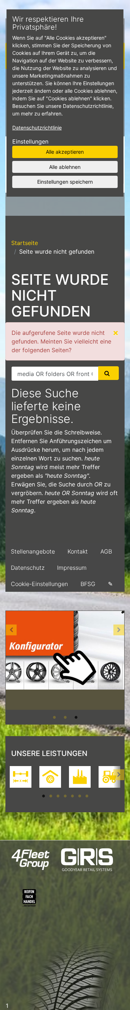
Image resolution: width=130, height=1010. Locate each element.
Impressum (72, 567)
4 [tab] (65, 795)
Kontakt (78, 551)
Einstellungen (30, 141)
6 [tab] (79, 795)
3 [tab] (75, 717)
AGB (106, 551)
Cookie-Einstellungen (39, 583)
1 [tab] (54, 717)
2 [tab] (65, 717)
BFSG (88, 583)
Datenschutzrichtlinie (37, 127)
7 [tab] (86, 795)
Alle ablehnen (65, 166)
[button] (11, 668)
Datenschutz (27, 567)
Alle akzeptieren (65, 152)
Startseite (24, 242)
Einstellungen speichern (65, 182)
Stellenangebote (33, 551)
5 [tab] (72, 795)
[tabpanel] (65, 660)
